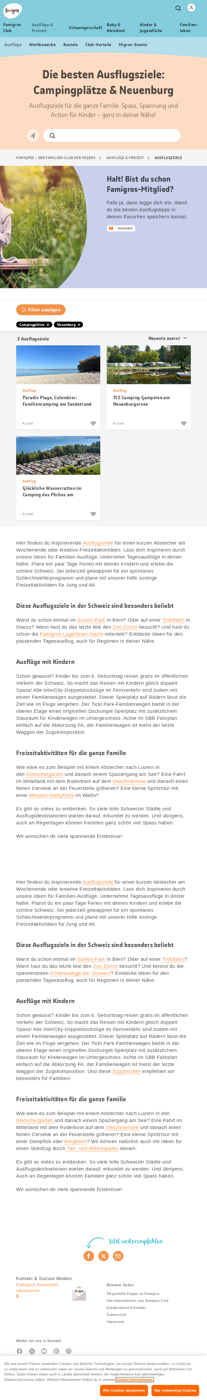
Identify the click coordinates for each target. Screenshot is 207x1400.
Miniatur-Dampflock (51, 795)
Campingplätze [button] (32, 324)
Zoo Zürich (125, 627)
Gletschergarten (44, 774)
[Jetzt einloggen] (191, 8)
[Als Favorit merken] (94, 423)
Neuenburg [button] (66, 324)
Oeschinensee (129, 781)
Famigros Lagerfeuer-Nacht (71, 634)
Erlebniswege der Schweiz (80, 973)
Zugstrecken (126, 1071)
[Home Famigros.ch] (12, 11)
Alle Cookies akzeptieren (124, 1390)
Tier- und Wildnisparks (92, 1148)
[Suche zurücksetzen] (171, 135)
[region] (103, 1378)
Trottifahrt (174, 620)
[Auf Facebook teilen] (89, 1256)
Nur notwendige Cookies (175, 1390)
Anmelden (125, 228)
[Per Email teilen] (118, 1256)
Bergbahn (75, 1141)
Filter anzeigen (44, 310)
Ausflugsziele (98, 543)
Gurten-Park (91, 620)
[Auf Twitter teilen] (103, 1256)
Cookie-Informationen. (134, 1380)
